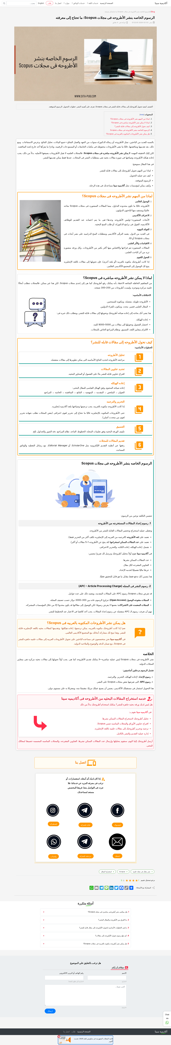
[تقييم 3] (130, 880)
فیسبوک (117, 825)
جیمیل (117, 856)
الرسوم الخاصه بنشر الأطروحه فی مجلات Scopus (130, 130)
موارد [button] (67, 3)
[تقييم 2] (133, 880)
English (41, 3)
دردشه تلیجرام (85, 856)
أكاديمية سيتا (161, 3)
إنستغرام (53, 824)
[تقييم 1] (136, 880)
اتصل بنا (58, 3)
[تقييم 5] (123, 880)
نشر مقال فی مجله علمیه (141, 872)
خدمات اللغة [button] (93, 3)
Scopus (122, 872)
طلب (49, 3)
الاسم (124, 973)
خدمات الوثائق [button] (79, 3)
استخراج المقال (106, 872)
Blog (153, 11)
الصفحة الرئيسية (106, 3)
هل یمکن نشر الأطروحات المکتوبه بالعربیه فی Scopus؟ (128, 134)
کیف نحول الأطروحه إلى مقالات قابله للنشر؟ (132, 126)
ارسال (50, 1011)
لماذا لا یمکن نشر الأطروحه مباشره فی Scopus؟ (130, 122)
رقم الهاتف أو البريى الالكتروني (71, 973)
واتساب (53, 856)
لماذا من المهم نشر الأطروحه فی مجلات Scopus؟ (130, 119)
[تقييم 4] (127, 880)
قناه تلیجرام (85, 825)
